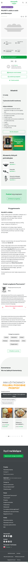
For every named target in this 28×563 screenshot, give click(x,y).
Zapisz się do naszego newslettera (13, 456)
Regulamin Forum (8, 514)
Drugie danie (14, 344)
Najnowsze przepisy (8, 474)
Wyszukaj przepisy (8, 469)
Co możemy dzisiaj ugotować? (11, 509)
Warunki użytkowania (8, 556)
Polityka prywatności (19, 556)
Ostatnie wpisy (7, 489)
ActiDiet (21, 426)
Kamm (16, 65)
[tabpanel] (14, 423)
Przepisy (5, 467)
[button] (2, 2)
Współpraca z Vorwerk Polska (11, 511)
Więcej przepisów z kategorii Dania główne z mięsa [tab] (14, 395)
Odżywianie (6, 504)
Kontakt (18, 553)
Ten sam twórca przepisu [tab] (8, 399)
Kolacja (5, 340)
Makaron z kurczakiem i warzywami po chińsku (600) (20, 423)
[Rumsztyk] (7, 413)
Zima (23, 340)
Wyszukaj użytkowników (9, 524)
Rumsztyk (5, 422)
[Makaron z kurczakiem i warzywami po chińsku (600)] (21, 413)
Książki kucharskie (8, 502)
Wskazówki (6, 507)
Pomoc (19, 559)
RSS (4, 527)
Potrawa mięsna (15, 340)
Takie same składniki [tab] (7, 403)
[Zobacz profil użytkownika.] (8, 66)
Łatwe (6, 337)
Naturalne (14, 337)
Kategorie (5, 472)
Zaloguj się (6, 482)
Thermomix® (6, 497)
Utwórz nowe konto (8, 484)
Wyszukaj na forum (8, 522)
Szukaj (5, 517)
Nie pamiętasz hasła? (8, 487)
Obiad (21, 337)
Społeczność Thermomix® (10, 495)
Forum (5, 493)
